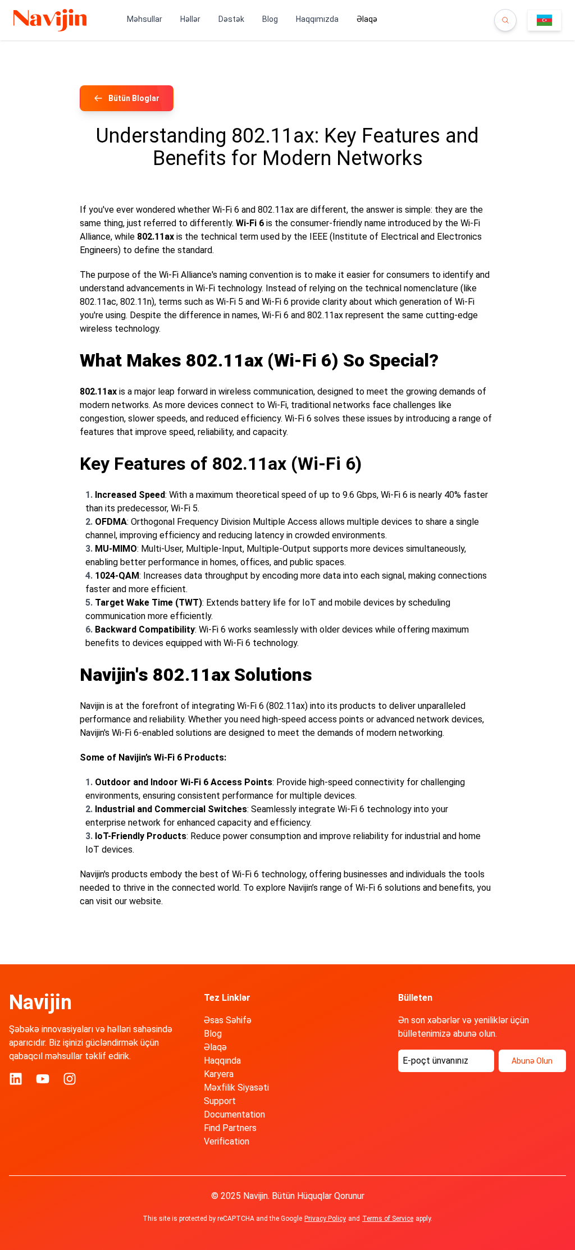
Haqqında (222, 1060)
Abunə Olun (532, 1060)
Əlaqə (215, 1047)
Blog (270, 19)
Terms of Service (387, 1218)
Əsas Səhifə (228, 1020)
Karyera (219, 1074)
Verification (226, 1141)
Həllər (190, 19)
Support (220, 1101)
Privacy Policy (325, 1218)
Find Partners (230, 1128)
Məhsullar (144, 19)
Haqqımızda (317, 19)
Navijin (40, 1002)
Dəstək (231, 19)
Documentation (234, 1114)
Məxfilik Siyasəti (236, 1087)
